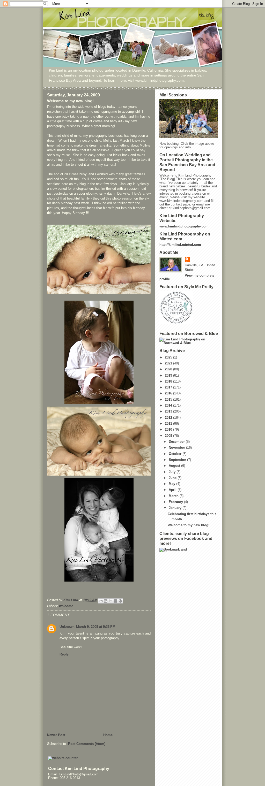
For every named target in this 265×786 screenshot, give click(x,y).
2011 (169, 423)
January (175, 508)
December (177, 442)
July (172, 472)
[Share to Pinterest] (120, 601)
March (174, 496)
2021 (169, 363)
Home (108, 735)
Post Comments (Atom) (86, 744)
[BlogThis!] (105, 601)
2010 (169, 429)
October (175, 454)
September (178, 460)
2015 (169, 399)
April (173, 490)
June (173, 478)
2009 (169, 436)
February (176, 502)
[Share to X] (110, 601)
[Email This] (100, 601)
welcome (66, 606)
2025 (169, 357)
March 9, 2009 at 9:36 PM (95, 627)
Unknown (67, 627)
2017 (169, 387)
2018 (169, 381)
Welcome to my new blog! (188, 525)
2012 (169, 417)
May (172, 484)
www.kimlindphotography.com (184, 226)
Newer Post (56, 735)
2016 (169, 393)
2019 (169, 375)
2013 (169, 411)
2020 (169, 369)
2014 (169, 405)
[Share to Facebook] (115, 601)
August (175, 466)
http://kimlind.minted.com (180, 245)
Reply (64, 654)
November (177, 447)
